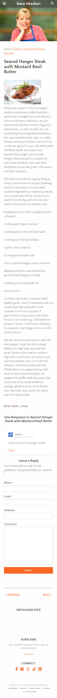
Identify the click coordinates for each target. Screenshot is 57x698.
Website (9, 510)
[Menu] (4, 3)
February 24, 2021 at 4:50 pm (24, 437)
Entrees (18, 49)
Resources (13, 688)
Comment (10, 524)
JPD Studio (32, 692)
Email (7, 496)
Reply (11, 450)
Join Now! (28, 654)
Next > (47, 594)
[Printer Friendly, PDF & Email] (15, 406)
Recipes (9, 53)
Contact (23, 688)
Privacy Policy (35, 688)
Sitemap (47, 688)
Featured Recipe (34, 49)
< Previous (13, 594)
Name (8, 482)
